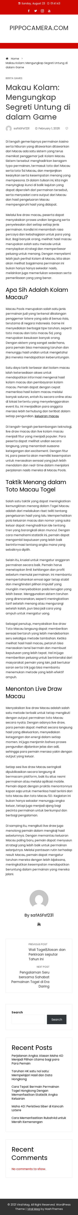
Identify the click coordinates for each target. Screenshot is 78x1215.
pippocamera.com (39, 28)
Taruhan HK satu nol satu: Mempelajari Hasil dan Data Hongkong (32, 1075)
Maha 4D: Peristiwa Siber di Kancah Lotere (37, 1108)
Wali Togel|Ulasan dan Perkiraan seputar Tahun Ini (47, 952)
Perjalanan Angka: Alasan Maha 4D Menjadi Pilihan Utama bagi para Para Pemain (37, 1060)
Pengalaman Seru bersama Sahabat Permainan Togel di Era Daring (30, 977)
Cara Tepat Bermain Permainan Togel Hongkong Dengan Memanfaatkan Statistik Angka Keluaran (35, 1093)
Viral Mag (33, 1209)
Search (17, 1012)
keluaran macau (47, 416)
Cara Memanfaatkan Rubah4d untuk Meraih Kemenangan (39, 1120)
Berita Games (14, 78)
